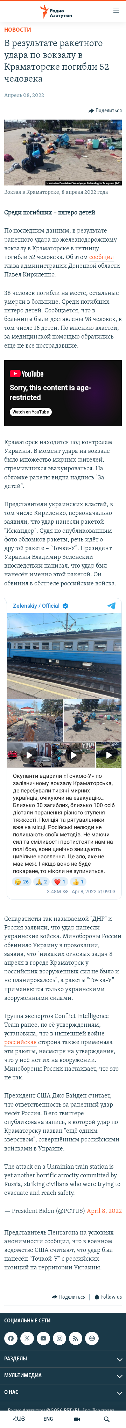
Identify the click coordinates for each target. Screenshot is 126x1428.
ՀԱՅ (19, 1419)
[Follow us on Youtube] (43, 1338)
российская (20, 1043)
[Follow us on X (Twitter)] (27, 1338)
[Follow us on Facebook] (11, 1338)
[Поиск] (106, 1419)
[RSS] (75, 1338)
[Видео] (77, 1419)
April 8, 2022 (104, 1211)
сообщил (101, 258)
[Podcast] (91, 1338)
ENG (48, 1419)
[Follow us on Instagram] (59, 1338)
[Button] (105, 110)
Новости (17, 30)
